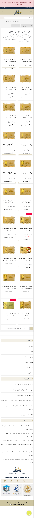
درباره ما (31, 347)
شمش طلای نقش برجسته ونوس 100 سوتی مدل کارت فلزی (26, 60)
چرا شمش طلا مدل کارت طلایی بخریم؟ (23, 390)
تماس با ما (30, 352)
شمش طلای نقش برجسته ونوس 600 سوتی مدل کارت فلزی (26, 173)
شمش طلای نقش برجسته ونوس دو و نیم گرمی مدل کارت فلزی (25, 287)
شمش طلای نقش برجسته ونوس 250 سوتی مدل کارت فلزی (26, 117)
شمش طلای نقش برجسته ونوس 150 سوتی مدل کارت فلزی (9, 60)
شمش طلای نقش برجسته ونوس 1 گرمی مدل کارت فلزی (9, 229)
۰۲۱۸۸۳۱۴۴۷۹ (4, 8)
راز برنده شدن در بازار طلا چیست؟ (24, 395)
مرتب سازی (15, 25)
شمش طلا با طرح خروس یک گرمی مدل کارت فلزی (25, 259)
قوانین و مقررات (29, 362)
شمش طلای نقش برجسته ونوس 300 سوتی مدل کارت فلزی (9, 88)
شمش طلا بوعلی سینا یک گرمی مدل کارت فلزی (26, 229)
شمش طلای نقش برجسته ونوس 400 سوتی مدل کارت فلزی (26, 145)
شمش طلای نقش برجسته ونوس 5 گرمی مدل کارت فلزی (9, 287)
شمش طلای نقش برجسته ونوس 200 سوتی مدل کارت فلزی (26, 88)
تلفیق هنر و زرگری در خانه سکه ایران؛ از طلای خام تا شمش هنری (17, 400)
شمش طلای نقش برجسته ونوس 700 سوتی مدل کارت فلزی (9, 173)
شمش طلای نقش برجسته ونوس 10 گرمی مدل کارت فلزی (25, 315)
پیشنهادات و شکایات (28, 357)
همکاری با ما (30, 373)
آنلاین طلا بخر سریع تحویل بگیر (25, 415)
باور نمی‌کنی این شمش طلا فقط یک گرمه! (22, 385)
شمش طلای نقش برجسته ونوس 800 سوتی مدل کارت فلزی (26, 201)
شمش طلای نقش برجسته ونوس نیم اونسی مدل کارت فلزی (9, 315)
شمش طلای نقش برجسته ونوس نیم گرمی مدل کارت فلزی (9, 145)
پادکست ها (30, 368)
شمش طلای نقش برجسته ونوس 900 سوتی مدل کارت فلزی (9, 201)
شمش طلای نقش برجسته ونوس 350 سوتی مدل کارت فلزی (9, 117)
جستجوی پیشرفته (26, 25)
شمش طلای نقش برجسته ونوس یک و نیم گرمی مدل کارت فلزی (9, 259)
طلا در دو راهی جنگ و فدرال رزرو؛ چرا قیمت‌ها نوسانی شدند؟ (18, 441)
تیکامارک (13, 504)
